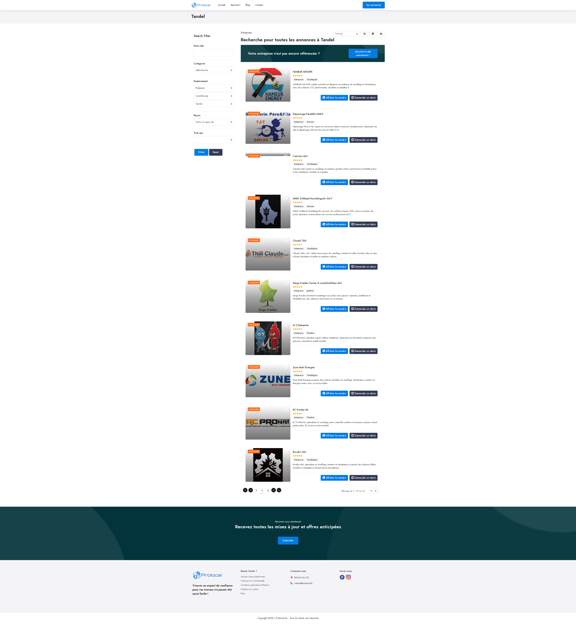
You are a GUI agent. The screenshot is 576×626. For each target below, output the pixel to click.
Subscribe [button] (288, 540)
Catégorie (199, 63)
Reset (216, 152)
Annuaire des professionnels (253, 576)
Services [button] (234, 4)
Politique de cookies (249, 589)
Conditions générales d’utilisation (255, 585)
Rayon (197, 115)
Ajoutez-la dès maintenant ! (363, 53)
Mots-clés (199, 46)
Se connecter (373, 5)
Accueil (221, 4)
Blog (248, 4)
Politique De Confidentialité (252, 580)
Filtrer (201, 152)
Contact (259, 4)
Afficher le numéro (336, 97)
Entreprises (246, 32)
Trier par (198, 133)
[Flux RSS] (381, 34)
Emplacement (201, 81)
